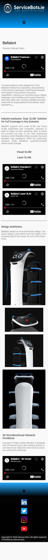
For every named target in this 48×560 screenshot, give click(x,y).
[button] (23, 22)
